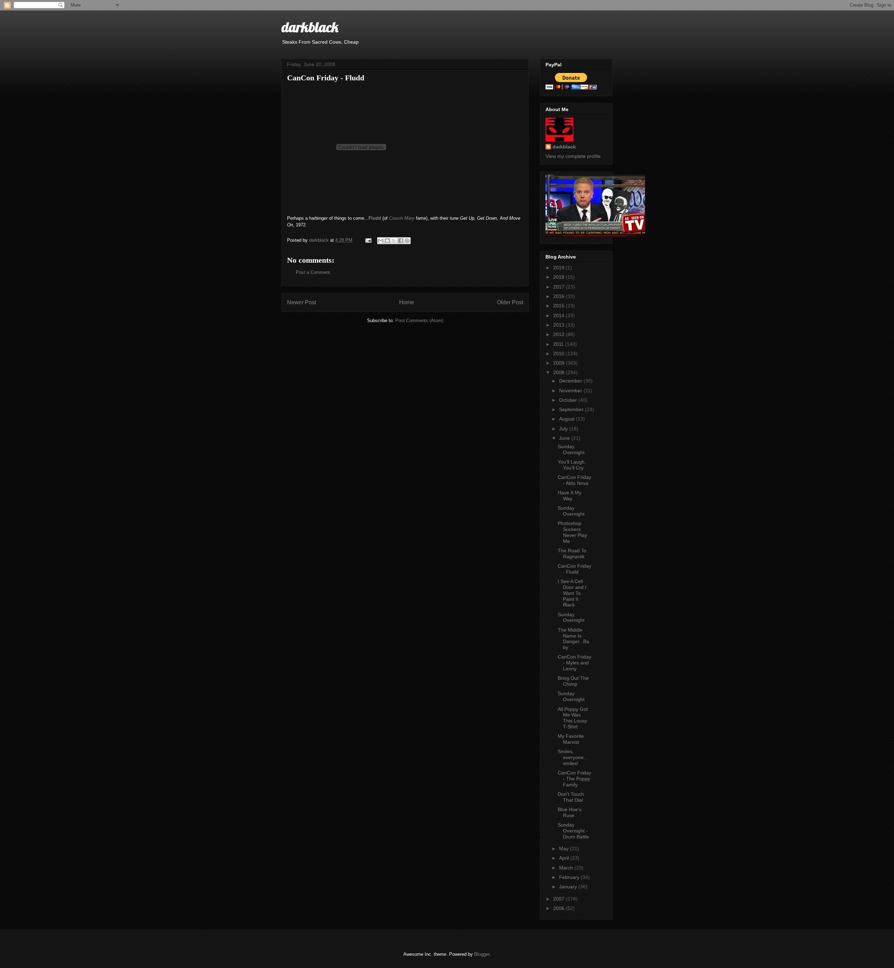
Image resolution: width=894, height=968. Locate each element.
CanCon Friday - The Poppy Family (574, 778)
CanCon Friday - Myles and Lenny (574, 662)
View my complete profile (573, 156)
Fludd (374, 218)
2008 (559, 372)
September (572, 409)
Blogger (481, 954)
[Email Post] (368, 240)
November (571, 390)
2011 (559, 344)
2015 (559, 305)
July (564, 428)
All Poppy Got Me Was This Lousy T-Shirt (573, 717)
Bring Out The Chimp (573, 681)
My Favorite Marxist (571, 739)
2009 (559, 363)
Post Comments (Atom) (419, 320)
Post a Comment (313, 272)
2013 (559, 325)
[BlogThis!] (387, 240)
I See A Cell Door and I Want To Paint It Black (572, 592)
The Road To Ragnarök (572, 553)
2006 (559, 908)
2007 (559, 899)
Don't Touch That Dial (571, 797)
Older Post (510, 302)
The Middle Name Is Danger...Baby (573, 638)
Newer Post (301, 302)
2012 (559, 334)
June (565, 438)
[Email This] (380, 240)
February (570, 877)
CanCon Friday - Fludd (574, 569)
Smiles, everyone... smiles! (573, 757)
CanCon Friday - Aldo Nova (574, 480)
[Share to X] (393, 240)
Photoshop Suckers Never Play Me (572, 532)
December (571, 381)
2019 (559, 267)
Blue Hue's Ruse (569, 812)
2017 (559, 287)
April (564, 858)
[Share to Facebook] (400, 240)
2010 (559, 353)
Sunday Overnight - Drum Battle (573, 830)
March (566, 868)
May (564, 848)
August (567, 419)
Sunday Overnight (571, 449)
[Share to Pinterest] (407, 240)
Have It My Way (569, 495)
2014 (559, 315)
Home (406, 302)
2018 (559, 277)
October (568, 400)
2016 (559, 296)
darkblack (309, 27)
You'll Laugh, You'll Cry (572, 465)
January (568, 886)
